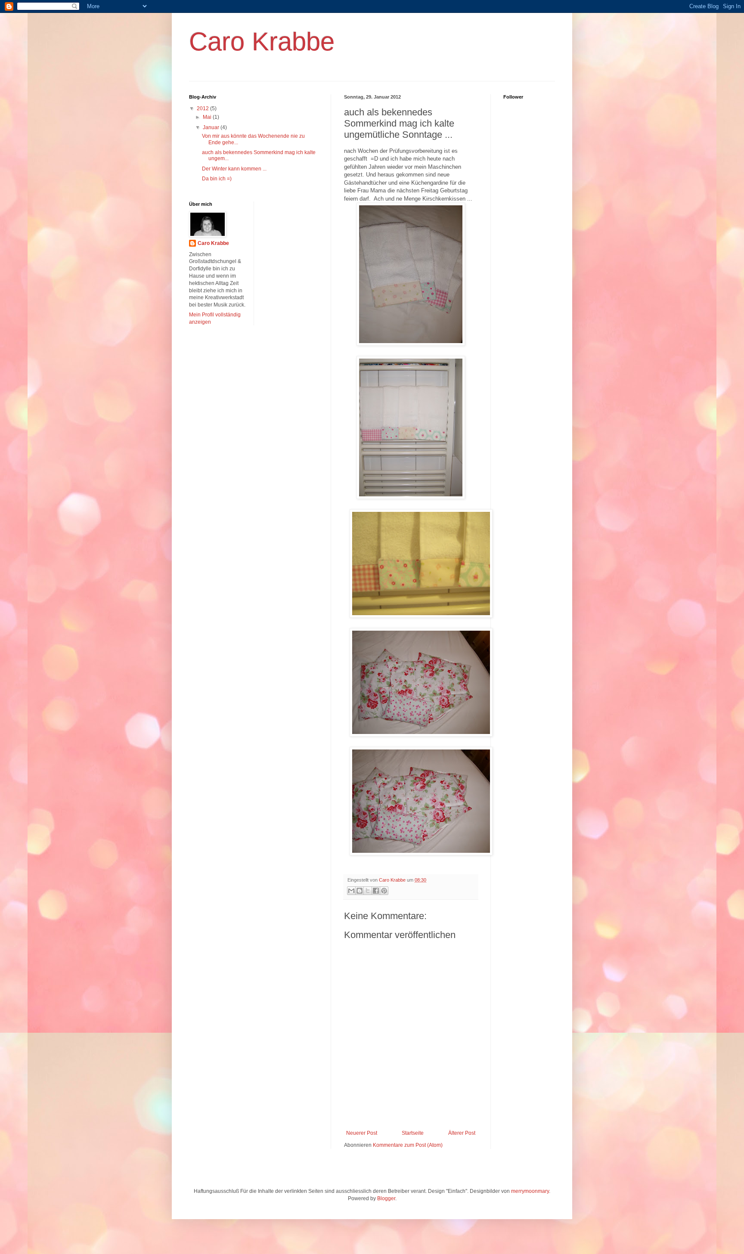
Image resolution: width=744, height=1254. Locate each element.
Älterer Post (461, 1133)
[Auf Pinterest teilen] (384, 890)
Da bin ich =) (217, 179)
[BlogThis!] (359, 890)
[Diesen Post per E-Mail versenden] (351, 890)
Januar (211, 127)
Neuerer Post (361, 1133)
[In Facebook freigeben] (376, 890)
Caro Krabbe (262, 41)
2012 (203, 108)
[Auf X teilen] (367, 890)
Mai (208, 117)
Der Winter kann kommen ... (234, 169)
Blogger (386, 1198)
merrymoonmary (530, 1191)
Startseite (413, 1133)
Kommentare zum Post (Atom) (408, 1145)
